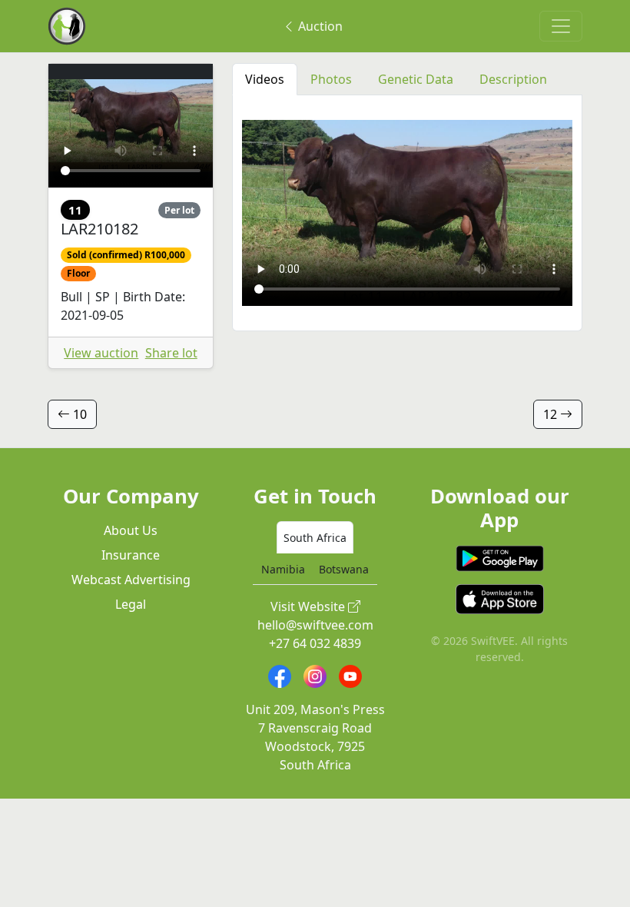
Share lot (171, 352)
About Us (131, 530)
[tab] (315, 537)
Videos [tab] (264, 79)
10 (78, 414)
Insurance (130, 555)
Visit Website (309, 606)
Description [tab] (513, 79)
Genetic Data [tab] (415, 79)
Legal (130, 604)
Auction (319, 26)
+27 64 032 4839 (315, 643)
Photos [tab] (331, 79)
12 (551, 414)
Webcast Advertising (131, 579)
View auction (101, 352)
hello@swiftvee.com (315, 624)
